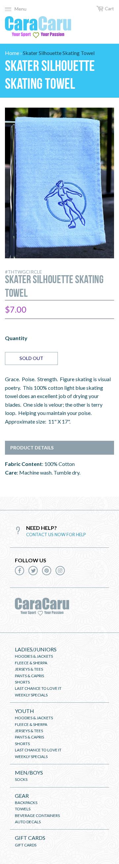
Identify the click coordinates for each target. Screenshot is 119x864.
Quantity (16, 338)
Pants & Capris (29, 675)
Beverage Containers (37, 815)
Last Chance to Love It (38, 688)
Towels (22, 808)
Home (12, 53)
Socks (21, 779)
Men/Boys (29, 772)
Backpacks (26, 802)
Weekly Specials (31, 694)
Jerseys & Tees (29, 669)
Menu (20, 9)
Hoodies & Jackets (34, 656)
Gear (22, 795)
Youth (24, 711)
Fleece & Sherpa (31, 662)
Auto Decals (28, 821)
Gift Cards (30, 838)
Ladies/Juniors (36, 649)
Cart (109, 8)
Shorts (22, 682)
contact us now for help (56, 534)
